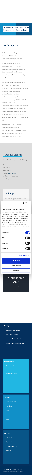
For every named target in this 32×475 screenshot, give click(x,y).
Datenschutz (6, 471)
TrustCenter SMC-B (12, 334)
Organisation (10, 442)
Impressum (19, 469)
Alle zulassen (16, 260)
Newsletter (9, 406)
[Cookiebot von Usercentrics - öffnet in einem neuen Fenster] (23, 203)
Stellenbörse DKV (11, 373)
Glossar (8, 415)
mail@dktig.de (12, 173)
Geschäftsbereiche (11, 446)
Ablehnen (16, 270)
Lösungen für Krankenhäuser (15, 339)
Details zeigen (22, 255)
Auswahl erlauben (16, 265)
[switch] (27, 238)
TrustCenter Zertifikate (13, 330)
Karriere (8, 450)
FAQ (7, 410)
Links (7, 419)
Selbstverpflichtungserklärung (17, 471)
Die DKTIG (9, 437)
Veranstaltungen (11, 402)
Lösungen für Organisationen (15, 343)
